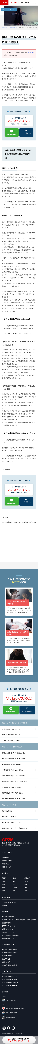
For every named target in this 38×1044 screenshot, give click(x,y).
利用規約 (4, 905)
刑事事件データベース (8, 926)
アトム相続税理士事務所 (9, 985)
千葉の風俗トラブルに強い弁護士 (12, 770)
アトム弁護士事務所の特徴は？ (11, 740)
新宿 (3, 884)
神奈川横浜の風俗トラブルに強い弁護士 (14, 776)
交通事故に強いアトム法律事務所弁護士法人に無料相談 (19, 920)
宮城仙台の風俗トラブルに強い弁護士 (13, 753)
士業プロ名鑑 (6, 962)
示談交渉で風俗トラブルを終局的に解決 (14, 828)
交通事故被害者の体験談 (9, 965)
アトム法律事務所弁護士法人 (11, 982)
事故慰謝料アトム (7, 923)
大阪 (3, 890)
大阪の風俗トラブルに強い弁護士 (12, 787)
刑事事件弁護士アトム (9, 917)
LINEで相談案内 (11, 134)
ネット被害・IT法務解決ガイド (11, 935)
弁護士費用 (5, 864)
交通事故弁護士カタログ (9, 953)
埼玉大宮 (27, 878)
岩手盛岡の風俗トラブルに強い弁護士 (13, 798)
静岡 (3, 887)
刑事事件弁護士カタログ (9, 949)
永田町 (4, 878)
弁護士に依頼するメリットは (11, 735)
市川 (14, 881)
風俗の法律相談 (7, 811)
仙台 (14, 878)
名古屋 (15, 887)
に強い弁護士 (19, 2)
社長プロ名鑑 (6, 959)
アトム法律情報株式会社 (9, 979)
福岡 (25, 890)
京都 (25, 887)
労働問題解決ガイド (8, 938)
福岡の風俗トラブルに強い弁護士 (12, 793)
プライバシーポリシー (9, 902)
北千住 (15, 884)
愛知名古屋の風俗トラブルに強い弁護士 (14, 781)
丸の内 (26, 881)
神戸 (14, 890)
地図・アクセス (6, 867)
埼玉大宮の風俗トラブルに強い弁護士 (13, 759)
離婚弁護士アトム (7, 929)
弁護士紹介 (5, 857)
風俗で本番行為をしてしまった (11, 822)
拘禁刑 (30, 52)
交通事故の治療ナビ (8, 956)
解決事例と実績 (6, 861)
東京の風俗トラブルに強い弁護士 (12, 764)
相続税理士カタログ (8, 932)
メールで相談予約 (26, 133)
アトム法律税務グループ (9, 976)
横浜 (25, 884)
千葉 (3, 881)
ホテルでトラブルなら (9, 817)
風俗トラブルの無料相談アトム (9, 28)
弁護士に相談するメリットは (11, 729)
